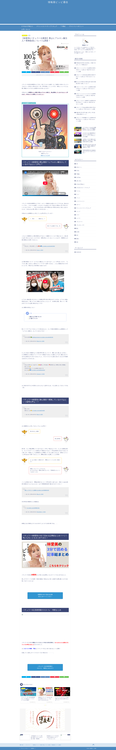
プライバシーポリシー (76, 26)
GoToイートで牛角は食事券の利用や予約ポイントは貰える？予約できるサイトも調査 (86, 108)
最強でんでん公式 (45, 155)
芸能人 (77, 238)
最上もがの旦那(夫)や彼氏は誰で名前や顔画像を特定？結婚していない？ (86, 82)
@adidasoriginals (36, 337)
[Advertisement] (58, 14)
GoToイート (79, 167)
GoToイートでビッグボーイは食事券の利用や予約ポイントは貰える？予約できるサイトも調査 (86, 88)
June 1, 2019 (40, 250)
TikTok (77, 170)
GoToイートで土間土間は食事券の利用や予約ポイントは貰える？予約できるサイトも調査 (86, 76)
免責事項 (32, 748)
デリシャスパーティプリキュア (47, 26)
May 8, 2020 (40, 414)
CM (77, 163)
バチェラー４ (24, 35)
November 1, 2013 (41, 511)
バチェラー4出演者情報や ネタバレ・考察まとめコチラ (45, 667)
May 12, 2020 (40, 494)
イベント (78, 197)
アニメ (77, 194)
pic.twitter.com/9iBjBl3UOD (42, 490)
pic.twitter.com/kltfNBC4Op (33, 508)
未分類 (77, 231)
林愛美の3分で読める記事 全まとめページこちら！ (45, 595)
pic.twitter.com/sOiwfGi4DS (48, 246)
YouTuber (78, 177)
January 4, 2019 (41, 374)
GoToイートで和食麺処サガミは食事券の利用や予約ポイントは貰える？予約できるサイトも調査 (86, 119)
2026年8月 (78, 252)
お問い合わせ (25, 29)
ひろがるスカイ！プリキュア (83, 187)
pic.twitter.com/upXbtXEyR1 (46, 337)
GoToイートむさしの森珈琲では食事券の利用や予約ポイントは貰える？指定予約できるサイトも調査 (86, 102)
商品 (77, 228)
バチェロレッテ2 (80, 225)
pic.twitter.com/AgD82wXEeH (38, 370)
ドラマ (77, 214)
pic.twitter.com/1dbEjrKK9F (38, 410)
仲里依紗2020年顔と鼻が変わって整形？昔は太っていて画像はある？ (86, 63)
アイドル (78, 191)
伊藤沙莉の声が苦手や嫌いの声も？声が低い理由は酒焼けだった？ (85, 113)
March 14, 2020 (40, 341)
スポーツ (78, 204)
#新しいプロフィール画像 (30, 490)
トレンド (78, 211)
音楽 (77, 242)
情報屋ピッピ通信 (58, 2)
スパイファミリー (80, 201)
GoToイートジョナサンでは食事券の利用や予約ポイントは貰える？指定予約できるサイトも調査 (86, 70)
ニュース (78, 218)
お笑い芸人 (78, 180)
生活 (77, 235)
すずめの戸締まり (27, 26)
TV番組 (63, 26)
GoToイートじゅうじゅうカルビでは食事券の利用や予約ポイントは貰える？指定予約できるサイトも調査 (86, 95)
